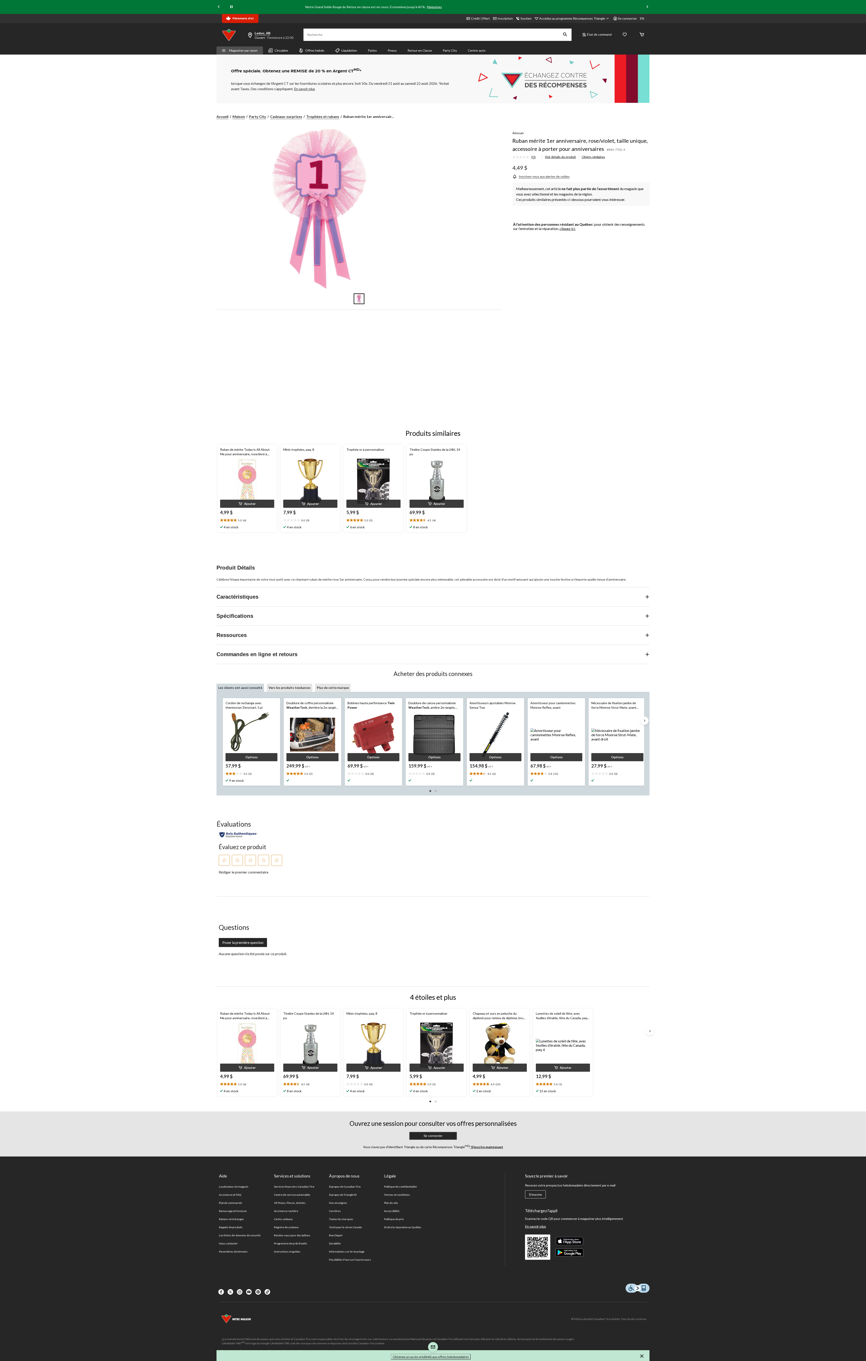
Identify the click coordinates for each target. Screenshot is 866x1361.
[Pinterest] (258, 1292)
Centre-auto (477, 50)
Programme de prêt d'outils (290, 1243)
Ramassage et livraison (233, 1211)
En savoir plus (535, 1226)
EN (642, 18)
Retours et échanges (231, 1219)
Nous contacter (228, 1243)
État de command (599, 34)
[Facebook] (221, 1292)
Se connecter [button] (627, 18)
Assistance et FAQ (230, 1194)
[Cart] (642, 34)
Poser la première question (242, 942)
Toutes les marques (341, 1219)
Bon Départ (336, 1235)
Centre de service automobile (292, 1194)
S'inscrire (535, 1194)
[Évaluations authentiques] (238, 834)
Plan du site (391, 1203)
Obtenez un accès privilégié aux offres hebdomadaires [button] (431, 1357)
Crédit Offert (480, 18)
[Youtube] (249, 1292)
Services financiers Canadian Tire (294, 1186)
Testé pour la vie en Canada (345, 1227)
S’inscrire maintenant (486, 1147)
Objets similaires (593, 157)
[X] (230, 1292)
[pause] (231, 7)
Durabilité (335, 1243)
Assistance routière (286, 1211)
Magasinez (434, 7)
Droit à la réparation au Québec (402, 1227)
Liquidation (349, 50)
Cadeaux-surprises (286, 116)
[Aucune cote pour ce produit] (521, 157)
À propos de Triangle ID (343, 1194)
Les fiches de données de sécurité (239, 1235)
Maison (239, 116)
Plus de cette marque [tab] (333, 688)
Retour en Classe (420, 50)
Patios (372, 50)
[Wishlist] (624, 34)
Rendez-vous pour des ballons (292, 1235)
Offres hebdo (314, 50)
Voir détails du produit (560, 157)
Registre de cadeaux (286, 1227)
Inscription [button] (505, 18)
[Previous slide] (218, 7)
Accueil (222, 116)
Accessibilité (392, 1211)
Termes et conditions (397, 1194)
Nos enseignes (338, 1203)
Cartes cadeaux (283, 1219)
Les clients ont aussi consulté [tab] (240, 688)
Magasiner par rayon (243, 50)
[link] (525, 157)
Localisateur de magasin (233, 1186)
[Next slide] (647, 7)
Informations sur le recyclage (346, 1251)
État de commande (230, 1203)
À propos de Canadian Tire (345, 1186)
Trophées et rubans (322, 116)
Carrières (335, 1211)
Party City (450, 50)
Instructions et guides (287, 1251)
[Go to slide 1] (359, 298)
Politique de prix (394, 1219)
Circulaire (281, 50)
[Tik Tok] (267, 1292)
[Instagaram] (239, 1292)
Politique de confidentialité (400, 1186)
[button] (565, 34)
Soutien (526, 18)
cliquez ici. (568, 228)
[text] (247, 520)
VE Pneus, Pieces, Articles (290, 1203)
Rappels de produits (231, 1227)
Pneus (392, 50)
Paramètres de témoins (233, 1251)
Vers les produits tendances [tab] (290, 688)
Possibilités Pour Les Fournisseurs (350, 1259)
